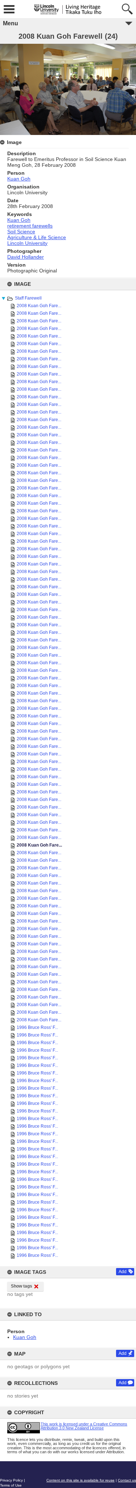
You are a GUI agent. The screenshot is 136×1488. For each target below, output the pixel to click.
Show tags (21, 1286)
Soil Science (21, 231)
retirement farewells (30, 226)
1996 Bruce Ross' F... (37, 1027)
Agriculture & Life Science (36, 237)
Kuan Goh (24, 1337)
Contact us (127, 1480)
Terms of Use (11, 1485)
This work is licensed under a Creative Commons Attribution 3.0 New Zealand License (84, 1426)
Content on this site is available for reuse (80, 1480)
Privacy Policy (11, 1480)
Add (123, 1271)
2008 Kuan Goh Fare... (39, 305)
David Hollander (25, 257)
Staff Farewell (28, 298)
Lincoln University (27, 243)
